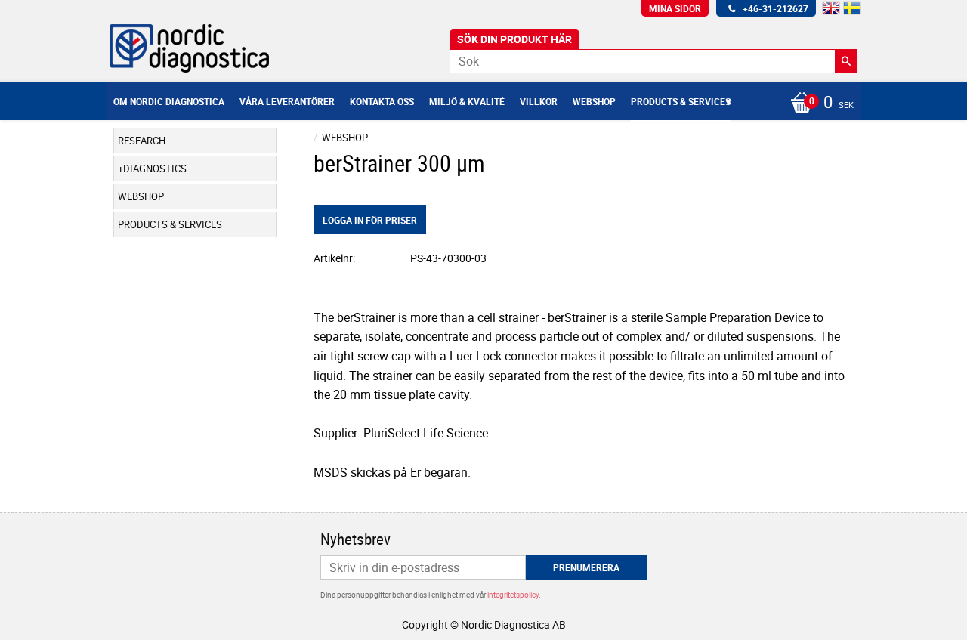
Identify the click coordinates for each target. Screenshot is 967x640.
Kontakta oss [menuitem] (382, 101)
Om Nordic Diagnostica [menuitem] (168, 101)
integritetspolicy (513, 594)
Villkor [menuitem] (539, 101)
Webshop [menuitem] (594, 101)
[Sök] (846, 61)
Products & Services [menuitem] (681, 101)
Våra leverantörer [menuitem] (287, 101)
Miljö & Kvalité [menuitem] (467, 101)
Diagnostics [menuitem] (155, 168)
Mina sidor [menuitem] (675, 8)
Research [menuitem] (141, 140)
